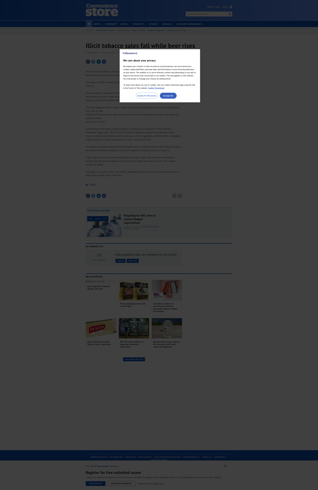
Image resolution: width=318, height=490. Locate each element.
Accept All (168, 95)
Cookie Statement (156, 88)
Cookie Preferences (147, 95)
